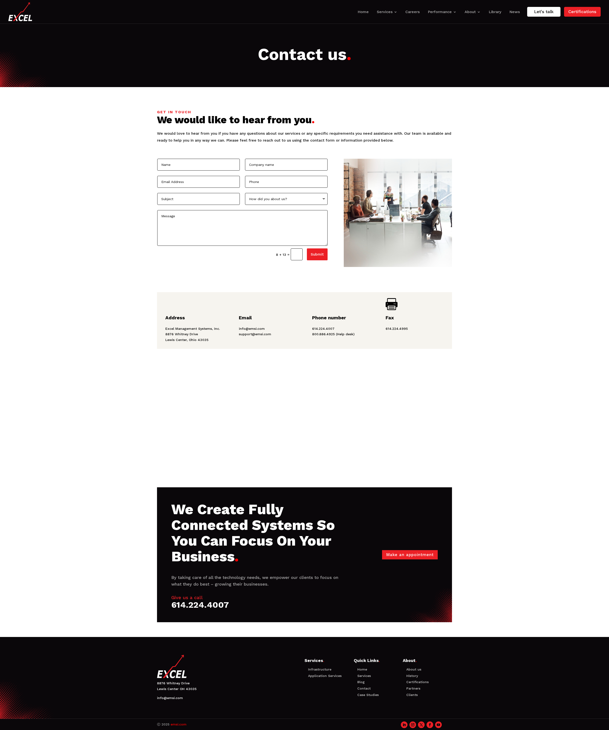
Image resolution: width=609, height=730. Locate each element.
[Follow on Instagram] (412, 724)
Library (495, 12)
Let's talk (544, 11)
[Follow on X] (421, 724)
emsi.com (179, 724)
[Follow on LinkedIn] (404, 724)
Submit (317, 254)
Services (385, 12)
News (514, 12)
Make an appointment (410, 554)
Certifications (582, 11)
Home (363, 12)
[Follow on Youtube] (438, 724)
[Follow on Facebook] (430, 724)
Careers (412, 12)
